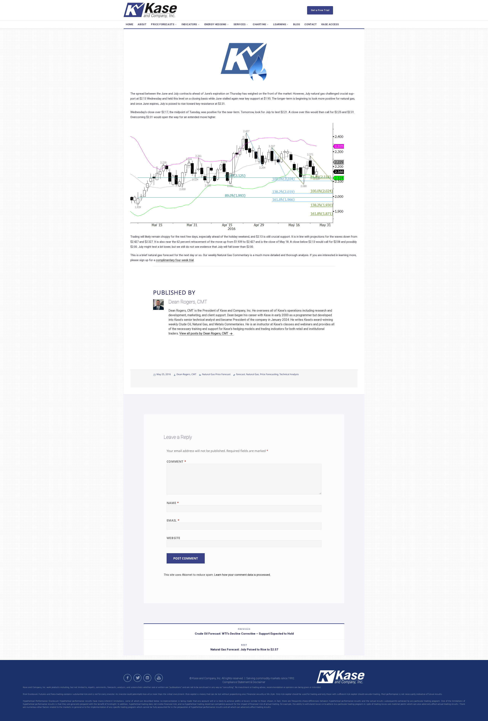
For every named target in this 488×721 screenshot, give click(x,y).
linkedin (147, 678)
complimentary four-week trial (175, 260)
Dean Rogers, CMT (186, 374)
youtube (159, 678)
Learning (279, 24)
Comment (176, 461)
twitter (137, 678)
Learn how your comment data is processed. (242, 574)
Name (173, 503)
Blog (296, 24)
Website (173, 538)
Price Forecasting (269, 374)
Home (129, 24)
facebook (128, 678)
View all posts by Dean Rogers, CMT (204, 333)
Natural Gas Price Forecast (216, 374)
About (142, 24)
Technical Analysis (289, 374)
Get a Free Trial (320, 10)
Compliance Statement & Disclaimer (243, 682)
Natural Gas (252, 374)
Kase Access (330, 24)
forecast (240, 374)
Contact (310, 24)
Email (173, 520)
